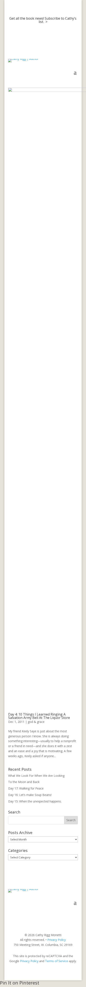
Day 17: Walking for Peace (26, 788)
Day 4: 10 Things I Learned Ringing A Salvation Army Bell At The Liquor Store (39, 716)
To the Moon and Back (23, 782)
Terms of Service (56, 961)
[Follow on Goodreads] (74, 915)
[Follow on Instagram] (66, 915)
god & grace (36, 722)
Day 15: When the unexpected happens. (35, 801)
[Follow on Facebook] (57, 915)
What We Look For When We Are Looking (36, 776)
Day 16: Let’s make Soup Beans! (30, 795)
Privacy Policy (56, 940)
